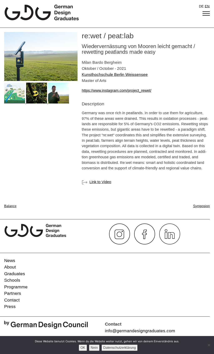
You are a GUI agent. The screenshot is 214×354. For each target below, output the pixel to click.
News (9, 260)
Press (10, 306)
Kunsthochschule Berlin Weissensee (115, 74)
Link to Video (100, 182)
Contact (12, 300)
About (10, 267)
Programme (16, 286)
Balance (10, 206)
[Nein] (209, 345)
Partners (12, 293)
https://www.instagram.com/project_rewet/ (116, 90)
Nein (94, 347)
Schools (12, 280)
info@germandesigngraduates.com (140, 330)
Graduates (14, 273)
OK (82, 347)
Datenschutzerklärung (119, 347)
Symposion (201, 206)
